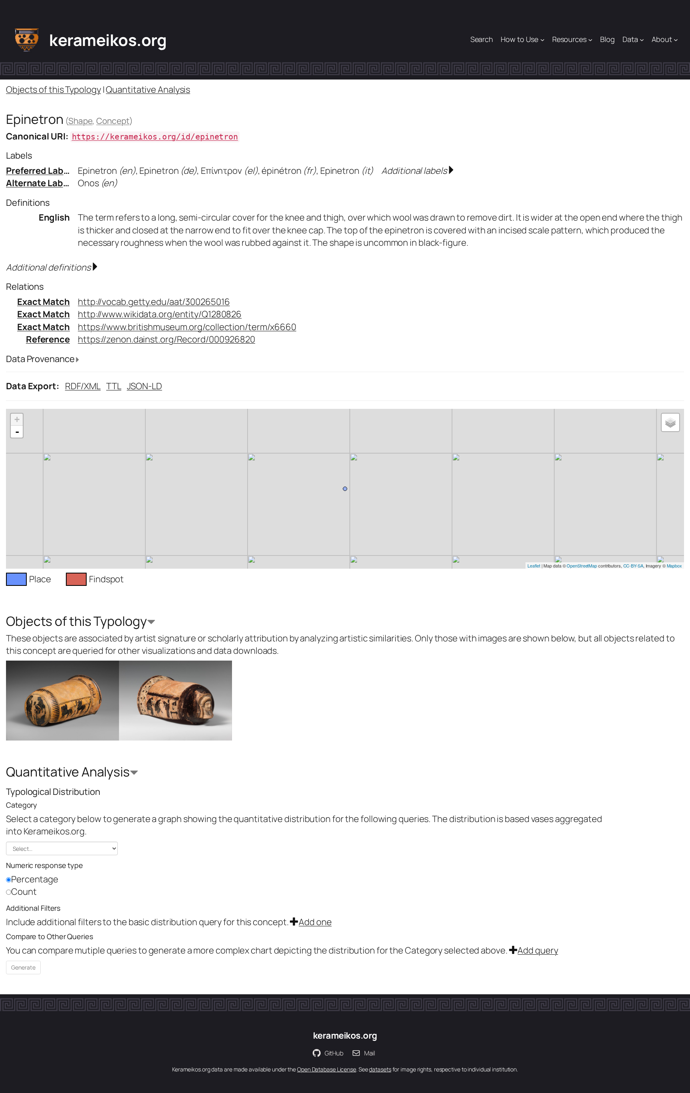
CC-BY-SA (633, 565)
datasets (380, 1069)
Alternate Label (38, 183)
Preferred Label (38, 171)
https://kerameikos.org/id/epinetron (155, 136)
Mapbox (674, 565)
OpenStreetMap (582, 565)
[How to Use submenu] (542, 40)
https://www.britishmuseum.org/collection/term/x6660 (187, 327)
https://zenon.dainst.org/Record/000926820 (166, 339)
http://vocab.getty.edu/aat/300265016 (154, 302)
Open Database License (326, 1069)
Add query (538, 950)
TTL (113, 386)
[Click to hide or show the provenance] (77, 360)
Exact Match (43, 302)
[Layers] (670, 422)
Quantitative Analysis (148, 90)
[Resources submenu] (590, 40)
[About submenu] (676, 40)
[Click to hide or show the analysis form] (151, 622)
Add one (315, 922)
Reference (48, 339)
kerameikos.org (108, 40)
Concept (112, 120)
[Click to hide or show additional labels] (451, 171)
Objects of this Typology (53, 90)
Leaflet (533, 565)
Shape (80, 120)
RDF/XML (83, 386)
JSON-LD (144, 386)
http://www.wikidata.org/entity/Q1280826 (160, 314)
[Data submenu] (642, 40)
